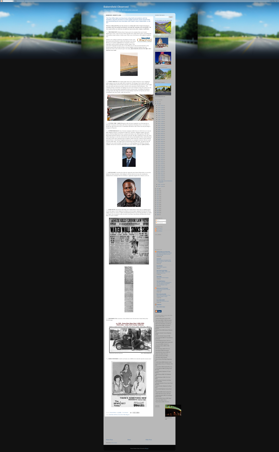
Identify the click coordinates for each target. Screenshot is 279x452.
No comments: (125, 412)
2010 (158, 210)
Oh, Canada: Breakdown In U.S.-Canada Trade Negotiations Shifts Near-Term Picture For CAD (164, 254)
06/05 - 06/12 (161, 139)
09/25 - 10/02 (161, 131)
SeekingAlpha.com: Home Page (163, 251)
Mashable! (159, 259)
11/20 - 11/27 (161, 115)
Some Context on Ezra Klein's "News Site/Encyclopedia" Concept (164, 296)
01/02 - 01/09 (161, 186)
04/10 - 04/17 (161, 155)
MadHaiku (159, 304)
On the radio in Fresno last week (163, 301)
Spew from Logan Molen (162, 270)
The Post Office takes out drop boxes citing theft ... (165, 181)
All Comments (160, 222)
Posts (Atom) (114, 442)
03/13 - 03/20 (161, 163)
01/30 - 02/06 (161, 175)
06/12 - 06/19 (161, 137)
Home (129, 440)
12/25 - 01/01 (161, 105)
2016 (158, 198)
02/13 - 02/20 (161, 171)
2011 (158, 208)
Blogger (146, 448)
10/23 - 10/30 (161, 123)
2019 (158, 192)
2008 (158, 214)
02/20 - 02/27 (161, 169)
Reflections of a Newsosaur (162, 288)
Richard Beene (159, 228)
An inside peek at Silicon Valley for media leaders (163, 290)
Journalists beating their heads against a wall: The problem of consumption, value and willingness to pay (164, 283)
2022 (158, 103)
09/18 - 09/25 (161, 133)
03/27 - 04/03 (161, 159)
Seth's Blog (159, 276)
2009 (158, 212)
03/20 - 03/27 (161, 161)
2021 (158, 188)
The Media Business (161, 281)
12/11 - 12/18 (161, 109)
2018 (158, 194)
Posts (158, 220)
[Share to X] (136, 412)
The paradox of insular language (162, 277)
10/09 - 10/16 (161, 127)
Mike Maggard (126, 414)
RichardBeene (159, 231)
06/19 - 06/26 (161, 135)
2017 (158, 196)
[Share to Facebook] (137, 412)
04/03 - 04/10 (161, 157)
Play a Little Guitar (161, 307)
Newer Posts (109, 440)
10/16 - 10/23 (161, 125)
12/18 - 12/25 (161, 107)
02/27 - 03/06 (161, 167)
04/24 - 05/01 (161, 151)
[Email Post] (131, 412)
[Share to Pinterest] (138, 412)
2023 (158, 101)
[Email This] (133, 412)
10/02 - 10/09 (161, 129)
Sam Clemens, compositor (161, 267)
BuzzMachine (160, 266)
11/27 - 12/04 (161, 113)
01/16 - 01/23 (161, 179)
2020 (158, 191)
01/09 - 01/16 (161, 184)
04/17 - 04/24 (161, 153)
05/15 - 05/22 (161, 145)
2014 (158, 202)
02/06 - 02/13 (161, 173)
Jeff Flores (116, 414)
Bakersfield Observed (116, 6)
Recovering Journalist (161, 294)
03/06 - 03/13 (161, 165)
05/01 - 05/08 (161, 149)
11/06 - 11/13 (161, 119)
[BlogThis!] (134, 412)
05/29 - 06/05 (161, 141)
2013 (158, 204)
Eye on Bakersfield (161, 300)
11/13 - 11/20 (161, 117)
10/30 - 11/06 (161, 121)
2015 (158, 200)
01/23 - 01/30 (161, 177)
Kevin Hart (121, 414)
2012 (158, 206)
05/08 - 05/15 (161, 147)
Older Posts (149, 440)
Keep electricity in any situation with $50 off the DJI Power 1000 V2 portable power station (164, 261)
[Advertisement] (129, 428)
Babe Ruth (111, 414)
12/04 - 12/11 (161, 111)
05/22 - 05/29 (161, 143)
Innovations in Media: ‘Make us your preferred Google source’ (163, 272)
